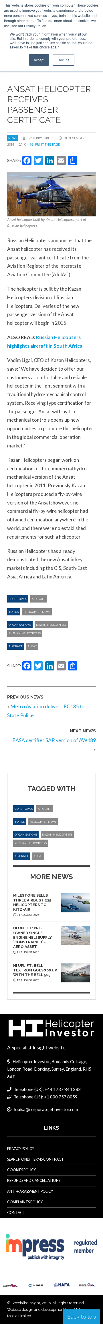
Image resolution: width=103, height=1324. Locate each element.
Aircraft (39, 599)
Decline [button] (64, 59)
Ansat (32, 646)
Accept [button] (39, 59)
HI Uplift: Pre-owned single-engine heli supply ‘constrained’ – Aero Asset (32, 937)
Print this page (47, 144)
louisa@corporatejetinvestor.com (46, 1109)
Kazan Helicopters (51, 624)
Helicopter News (36, 611)
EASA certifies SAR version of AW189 (54, 740)
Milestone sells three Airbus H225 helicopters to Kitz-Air (32, 902)
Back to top (81, 1317)
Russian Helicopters (25, 633)
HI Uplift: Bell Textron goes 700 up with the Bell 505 (35, 970)
